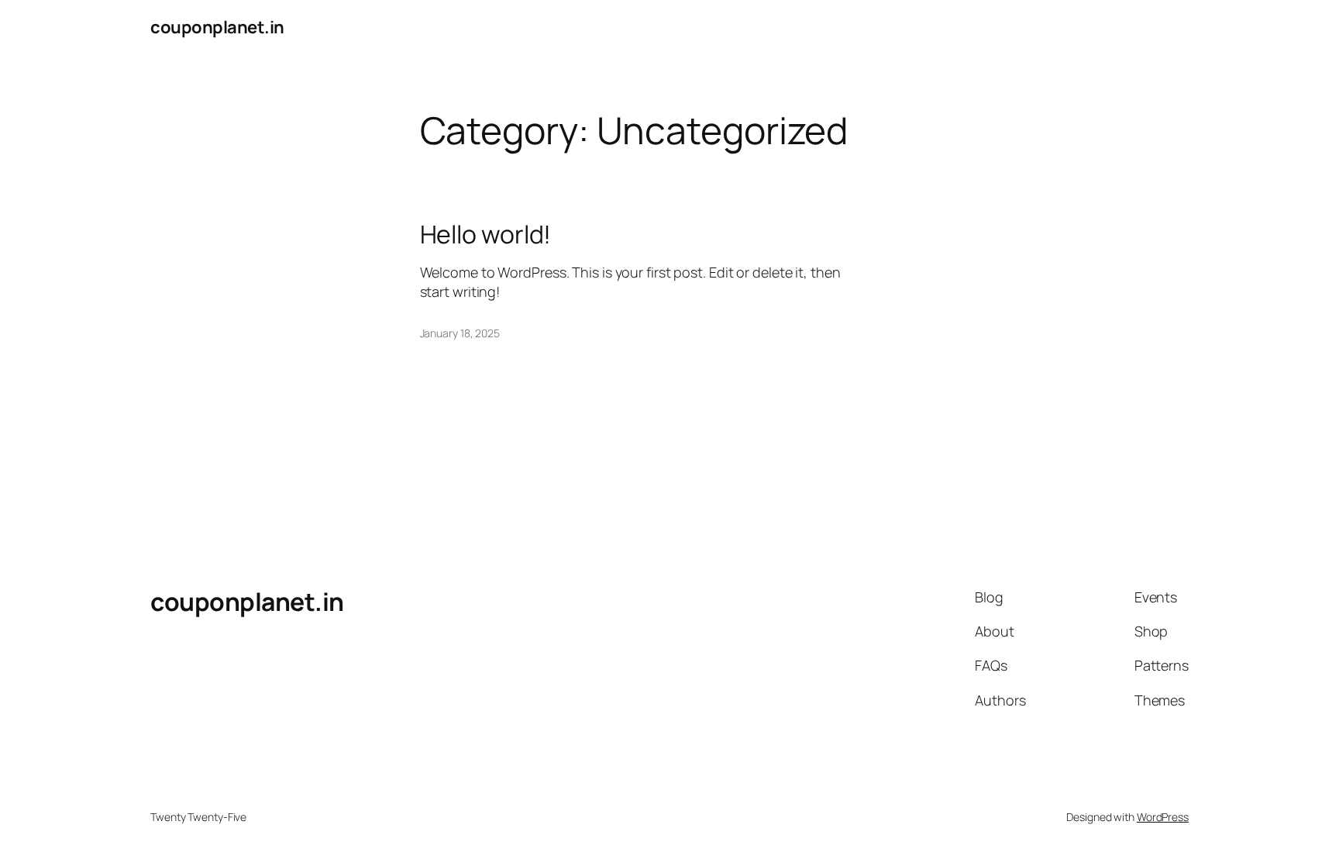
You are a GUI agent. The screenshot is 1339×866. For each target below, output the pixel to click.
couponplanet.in (217, 27)
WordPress (1163, 816)
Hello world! (486, 234)
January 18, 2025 (460, 333)
